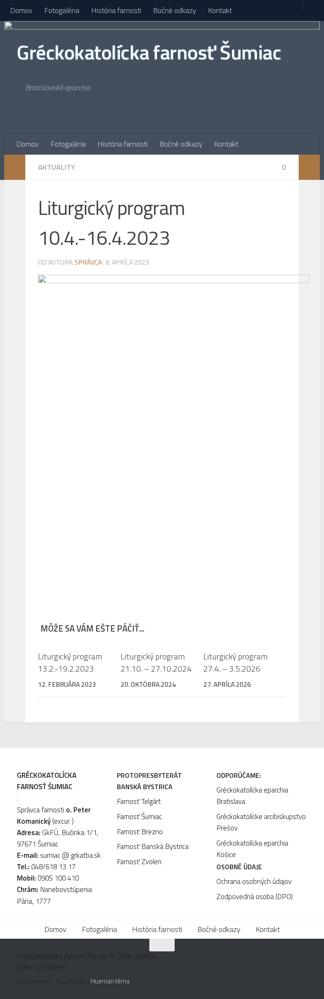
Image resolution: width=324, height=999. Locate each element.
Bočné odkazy (174, 10)
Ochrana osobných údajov (254, 881)
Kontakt (220, 10)
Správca (88, 262)
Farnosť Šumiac (139, 816)
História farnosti (116, 10)
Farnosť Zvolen (139, 861)
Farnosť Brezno (140, 831)
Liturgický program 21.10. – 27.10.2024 (156, 662)
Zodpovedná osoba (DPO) (254, 896)
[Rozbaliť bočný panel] (14, 167)
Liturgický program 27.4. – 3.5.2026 (235, 662)
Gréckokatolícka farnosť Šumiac (149, 52)
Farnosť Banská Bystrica (153, 846)
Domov (21, 10)
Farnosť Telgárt (139, 801)
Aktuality (56, 167)
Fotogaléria (61, 10)
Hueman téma (110, 981)
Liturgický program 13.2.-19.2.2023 (70, 662)
